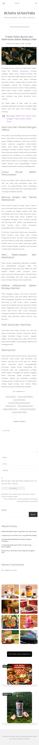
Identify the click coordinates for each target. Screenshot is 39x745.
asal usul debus (19, 400)
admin (29, 44)
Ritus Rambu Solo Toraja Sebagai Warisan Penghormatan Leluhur (21, 500)
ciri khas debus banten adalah (19, 403)
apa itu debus (10, 397)
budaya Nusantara (16, 68)
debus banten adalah (25, 406)
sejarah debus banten (27, 409)
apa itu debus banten (25, 397)
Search (4, 510)
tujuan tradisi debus (19, 412)
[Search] (36, 3)
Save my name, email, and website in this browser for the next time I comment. (19, 482)
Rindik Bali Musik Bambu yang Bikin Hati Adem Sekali (19, 531)
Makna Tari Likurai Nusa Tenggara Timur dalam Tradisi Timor (21, 119)
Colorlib (13, 739)
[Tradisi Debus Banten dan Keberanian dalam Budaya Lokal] (19, 56)
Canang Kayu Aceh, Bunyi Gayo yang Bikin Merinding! (19, 535)
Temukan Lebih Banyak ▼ (19, 654)
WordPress (26, 739)
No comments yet (19, 391)
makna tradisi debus (10, 409)
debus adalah (10, 406)
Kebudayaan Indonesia (19, 27)
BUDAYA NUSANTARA (19, 13)
